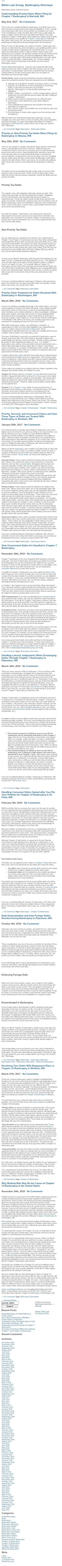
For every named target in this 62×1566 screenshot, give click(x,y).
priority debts (36, 868)
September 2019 (8, 1348)
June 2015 (6, 1445)
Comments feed (8, 1559)
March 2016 (6, 1428)
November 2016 (8, 1413)
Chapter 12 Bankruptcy (11, 1541)
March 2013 (6, 1495)
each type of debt (35, 1102)
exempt (13, 1253)
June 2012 (6, 1508)
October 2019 (7, 1346)
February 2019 (7, 1361)
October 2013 (7, 1481)
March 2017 (6, 1405)
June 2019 (6, 1354)
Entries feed (6, 1558)
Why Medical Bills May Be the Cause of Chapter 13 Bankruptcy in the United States (28, 1184)
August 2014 (6, 1464)
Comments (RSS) (42, 1313)
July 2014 (5, 1466)
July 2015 (5, 1443)
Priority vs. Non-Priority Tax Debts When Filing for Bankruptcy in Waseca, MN (29, 134)
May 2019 (5, 1356)
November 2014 (8, 1458)
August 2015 (6, 1441)
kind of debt (30, 329)
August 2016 (6, 1419)
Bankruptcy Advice (38, 129)
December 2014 (8, 1457)
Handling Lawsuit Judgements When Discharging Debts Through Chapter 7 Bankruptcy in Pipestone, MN (29, 658)
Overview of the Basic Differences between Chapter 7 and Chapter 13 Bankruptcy (18, 1330)
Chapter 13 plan (42, 863)
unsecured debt (51, 887)
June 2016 (6, 1422)
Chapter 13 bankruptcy (36, 1094)
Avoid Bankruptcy (8, 1516)
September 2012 (8, 1504)
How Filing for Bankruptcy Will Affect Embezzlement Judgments (15, 1318)
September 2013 (8, 1483)
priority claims (18, 355)
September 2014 (8, 1462)
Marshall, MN (18, 123)
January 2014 (7, 1476)
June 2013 (6, 1489)
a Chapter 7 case (19, 387)
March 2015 (6, 1451)
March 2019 (6, 1360)
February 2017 (7, 1407)
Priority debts (7, 67)
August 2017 (6, 1396)
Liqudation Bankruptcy (10, 1547)
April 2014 (5, 1470)
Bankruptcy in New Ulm (11, 1530)
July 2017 (5, 1398)
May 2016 (5, 1424)
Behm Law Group (8, 1537)
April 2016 (5, 1426)
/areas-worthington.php (10, 1289)
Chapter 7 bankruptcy (36, 38)
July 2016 (5, 1420)
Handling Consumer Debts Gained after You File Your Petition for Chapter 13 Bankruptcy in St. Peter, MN (28, 795)
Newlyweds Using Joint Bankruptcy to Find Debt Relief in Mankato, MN (18, 1322)
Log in (4, 1556)
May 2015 (5, 1447)
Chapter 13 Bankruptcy (29, 408)
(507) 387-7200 (38, 1291)
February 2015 (7, 1453)
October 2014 (7, 1460)
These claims (23, 454)
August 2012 (6, 1506)
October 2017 (7, 1392)
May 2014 (5, 1468)
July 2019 (5, 1352)
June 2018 (6, 1377)
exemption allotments (10, 568)
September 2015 (8, 1439)
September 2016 (8, 1417)
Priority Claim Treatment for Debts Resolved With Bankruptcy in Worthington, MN (29, 294)
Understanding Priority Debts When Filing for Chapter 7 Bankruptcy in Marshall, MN (27, 15)
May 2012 (5, 1510)
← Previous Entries (9, 1300)
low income (35, 687)
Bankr (4, 1518)
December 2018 (8, 1365)
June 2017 (6, 1399)
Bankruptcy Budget (9, 1526)
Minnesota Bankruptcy (45, 1062)
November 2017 (8, 1390)
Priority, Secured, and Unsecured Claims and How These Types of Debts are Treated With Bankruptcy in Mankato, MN (29, 416)
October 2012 (7, 1502)
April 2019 (5, 1358)
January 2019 (7, 1363)
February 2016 (7, 1430)
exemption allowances (32, 707)
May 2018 (5, 1379)
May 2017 (5, 1401)
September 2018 (8, 1371)
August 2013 (6, 1485)
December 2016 (8, 1411)
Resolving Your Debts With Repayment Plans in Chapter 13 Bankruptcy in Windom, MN (28, 1067)
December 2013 (8, 1477)
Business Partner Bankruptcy (13, 1539)
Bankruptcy (25, 129)
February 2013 (7, 1497)
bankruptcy (19, 449)
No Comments (27, 22)
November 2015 (8, 1436)
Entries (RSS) (40, 1312)
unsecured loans (18, 709)
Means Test (50, 572)
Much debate (7, 1221)
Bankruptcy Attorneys (39, 1060)
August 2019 (6, 1350)
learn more (22, 781)
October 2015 (7, 1438)
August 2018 (6, 1373)
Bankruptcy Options (9, 1536)
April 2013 (5, 1493)
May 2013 (5, 1491)
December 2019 (8, 1342)
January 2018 (7, 1386)
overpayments (47, 597)
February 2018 (7, 1384)
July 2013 (5, 1487)
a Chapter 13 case (32, 374)
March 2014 (6, 1472)
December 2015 (8, 1434)
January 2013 (7, 1498)
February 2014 (7, 1474)
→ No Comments (8, 129)
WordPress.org (8, 1561)
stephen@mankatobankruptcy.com (24, 648)
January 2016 (7, 1432)
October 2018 (7, 1369)
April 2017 (5, 1403)
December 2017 (8, 1388)
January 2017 (7, 1409)
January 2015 (7, 1455)
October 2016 (7, 1415)
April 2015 (5, 1449)
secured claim (25, 464)
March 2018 (6, 1382)
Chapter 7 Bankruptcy (48, 408)
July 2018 (5, 1375)
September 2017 (8, 1394)
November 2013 (8, 1479)
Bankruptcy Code (8, 1062)
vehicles (48, 1126)
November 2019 (8, 1344)
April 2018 (5, 1380)
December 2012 (8, 1500)
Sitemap (38, 1306)
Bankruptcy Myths (9, 1534)
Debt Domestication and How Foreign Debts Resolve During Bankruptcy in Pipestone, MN (27, 916)
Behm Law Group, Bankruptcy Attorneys (27, 5)
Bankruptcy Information (29, 289)
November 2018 (8, 1367)
